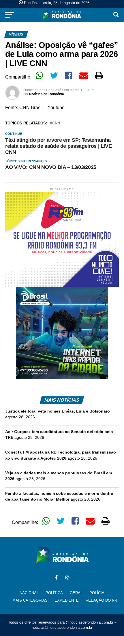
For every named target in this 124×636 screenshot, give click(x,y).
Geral (76, 593)
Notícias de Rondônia (46, 94)
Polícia (96, 593)
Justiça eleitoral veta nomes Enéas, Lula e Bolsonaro (57, 411)
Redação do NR (101, 600)
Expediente (67, 600)
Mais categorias (30, 600)
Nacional (29, 593)
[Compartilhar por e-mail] (83, 75)
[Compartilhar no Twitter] (54, 75)
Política (54, 593)
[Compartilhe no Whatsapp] (39, 75)
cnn (56, 123)
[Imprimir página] (99, 75)
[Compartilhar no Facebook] (68, 75)
